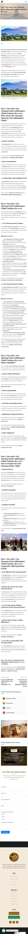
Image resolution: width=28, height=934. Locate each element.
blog (5, 14)
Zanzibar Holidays (14, 879)
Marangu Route (14, 896)
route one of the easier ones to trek (9, 183)
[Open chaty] (3, 930)
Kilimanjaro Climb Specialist (16, 157)
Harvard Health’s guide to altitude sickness (11, 194)
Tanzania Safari (14, 876)
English (18, 932)
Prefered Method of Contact (7, 812)
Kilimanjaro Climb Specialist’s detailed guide (11, 280)
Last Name (3, 793)
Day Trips (14, 881)
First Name (3, 787)
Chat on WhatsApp (14, 917)
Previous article (5, 677)
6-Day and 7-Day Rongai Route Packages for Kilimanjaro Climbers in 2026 (21, 683)
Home (2, 14)
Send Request (5, 832)
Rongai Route (14, 901)
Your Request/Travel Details (7, 822)
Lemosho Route (14, 898)
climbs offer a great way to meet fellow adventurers (12, 649)
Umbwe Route (14, 904)
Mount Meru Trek (14, 884)
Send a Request (14, 913)
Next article (23, 677)
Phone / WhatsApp (5, 799)
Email (2, 805)
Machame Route (14, 893)
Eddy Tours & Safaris (6, 386)
